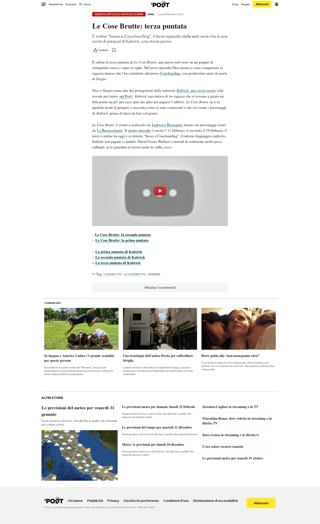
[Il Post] (160, 4)
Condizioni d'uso (176, 500)
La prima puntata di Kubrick (118, 251)
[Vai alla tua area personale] (277, 4)
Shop (235, 4)
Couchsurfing (170, 73)
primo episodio (139, 130)
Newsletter (56, 4)
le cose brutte (134, 274)
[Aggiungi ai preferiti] (114, 50)
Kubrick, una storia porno (196, 90)
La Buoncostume (109, 130)
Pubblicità (95, 500)
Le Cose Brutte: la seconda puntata (123, 234)
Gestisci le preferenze (141, 500)
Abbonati (262, 4)
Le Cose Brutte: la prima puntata (122, 240)
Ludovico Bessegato (167, 124)
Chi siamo (75, 500)
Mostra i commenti (160, 287)
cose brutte (112, 274)
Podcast (71, 4)
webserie (154, 274)
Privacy (113, 500)
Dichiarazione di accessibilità (215, 500)
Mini (151, 14)
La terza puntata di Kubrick (118, 263)
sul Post (125, 96)
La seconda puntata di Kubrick (120, 257)
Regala (245, 4)
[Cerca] (80, 4)
